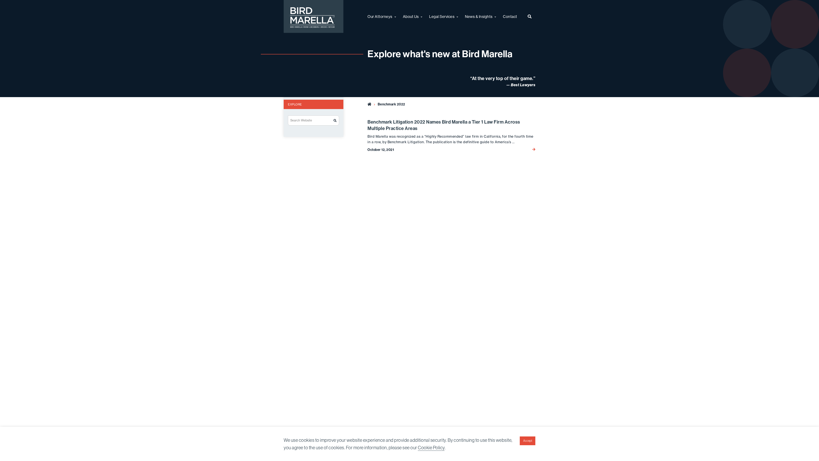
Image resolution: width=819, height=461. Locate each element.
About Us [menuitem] (411, 16)
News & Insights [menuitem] (479, 16)
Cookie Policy (431, 448)
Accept (527, 441)
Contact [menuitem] (510, 16)
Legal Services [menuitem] (442, 16)
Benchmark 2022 (391, 104)
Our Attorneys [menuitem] (379, 16)
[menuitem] (530, 16)
